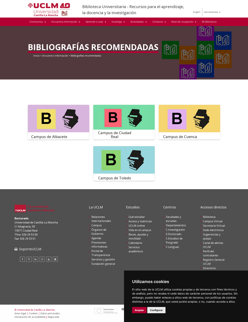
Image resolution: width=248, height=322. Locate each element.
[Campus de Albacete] (58, 122)
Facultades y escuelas (173, 219)
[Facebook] (22, 259)
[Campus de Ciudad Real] (124, 122)
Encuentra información (55, 55)
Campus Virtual (212, 221)
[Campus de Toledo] (124, 163)
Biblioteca (209, 217)
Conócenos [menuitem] (37, 21)
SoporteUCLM (30, 249)
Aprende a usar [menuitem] (95, 21)
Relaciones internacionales (101, 219)
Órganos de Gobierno (98, 232)
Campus (96, 225)
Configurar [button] (156, 310)
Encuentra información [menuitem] (64, 21)
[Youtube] (48, 259)
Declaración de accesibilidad (30, 316)
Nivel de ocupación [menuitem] (182, 21)
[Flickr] (55, 259)
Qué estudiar (137, 217)
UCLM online (137, 225)
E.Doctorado (173, 234)
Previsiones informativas (99, 244)
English (196, 12)
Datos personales (50, 313)
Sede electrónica (213, 230)
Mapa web (53, 316)
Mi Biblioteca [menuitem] (209, 21)
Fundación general (103, 264)
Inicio (36, 55)
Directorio (209, 268)
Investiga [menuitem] (117, 21)
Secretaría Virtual (214, 225)
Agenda (96, 238)
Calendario (135, 243)
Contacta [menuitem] (157, 21)
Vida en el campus (140, 230)
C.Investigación (175, 230)
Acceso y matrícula (140, 221)
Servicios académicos (136, 249)
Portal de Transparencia (100, 253)
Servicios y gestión (103, 259)
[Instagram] (42, 259)
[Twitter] (29, 259)
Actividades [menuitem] (137, 21)
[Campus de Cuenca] (189, 122)
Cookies (33, 313)
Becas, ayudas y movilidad (138, 236)
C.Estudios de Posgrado (174, 240)
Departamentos (176, 225)
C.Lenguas (172, 247)
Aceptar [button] (139, 310)
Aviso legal (20, 313)
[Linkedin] (35, 259)
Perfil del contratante (210, 253)
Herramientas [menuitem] (211, 12)
